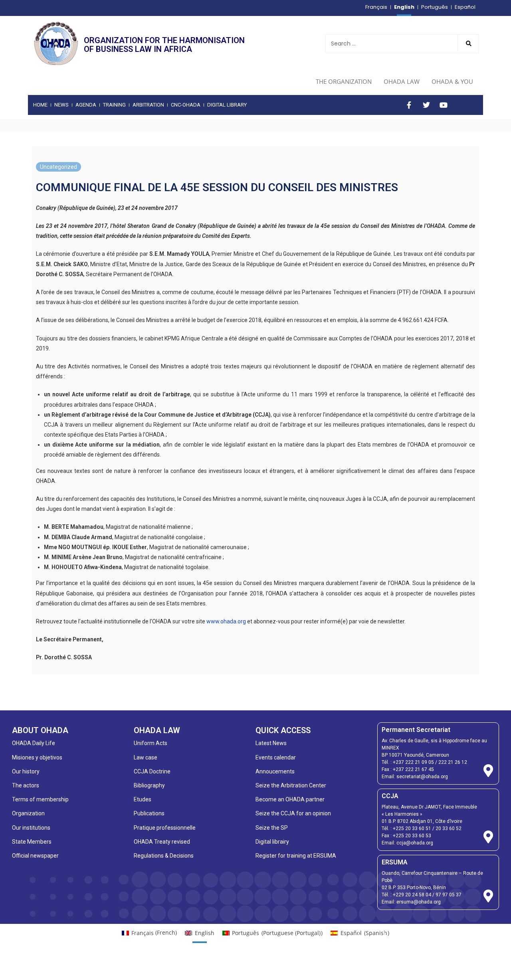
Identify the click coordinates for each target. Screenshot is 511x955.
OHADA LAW (402, 81)
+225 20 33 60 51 (412, 828)
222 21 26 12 (452, 762)
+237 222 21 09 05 (413, 762)
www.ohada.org (226, 621)
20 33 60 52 (448, 828)
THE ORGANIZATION (344, 81)
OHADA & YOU (452, 81)
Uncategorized (58, 167)
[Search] (468, 44)
